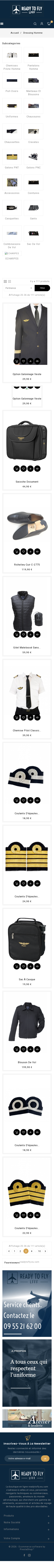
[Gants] (33, 208)
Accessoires (12, 193)
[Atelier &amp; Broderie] (27, 1418)
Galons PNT (12, 167)
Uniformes (12, 116)
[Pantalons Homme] (33, 55)
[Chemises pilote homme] (12, 55)
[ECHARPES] (12, 253)
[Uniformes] (12, 106)
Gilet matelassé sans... (27, 647)
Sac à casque (27, 979)
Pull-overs (12, 91)
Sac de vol (33, 244)
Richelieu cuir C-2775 (27, 564)
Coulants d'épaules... (27, 813)
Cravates (33, 142)
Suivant (45, 1251)
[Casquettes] (12, 208)
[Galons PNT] (12, 157)
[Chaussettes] (12, 131)
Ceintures (33, 193)
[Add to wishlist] (23, 361)
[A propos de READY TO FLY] (27, 1373)
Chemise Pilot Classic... (27, 730)
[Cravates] (33, 131)
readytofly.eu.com (29, 1262)
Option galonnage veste (27, 374)
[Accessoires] (12, 182)
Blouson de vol (27, 1062)
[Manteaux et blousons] (33, 80)
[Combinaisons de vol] (12, 233)
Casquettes (12, 218)
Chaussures (33, 116)
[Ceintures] (33, 182)
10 (39, 1251)
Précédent (9, 1251)
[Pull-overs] (12, 80)
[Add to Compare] (30, 361)
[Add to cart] (17, 361)
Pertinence (19, 288)
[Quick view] (37, 361)
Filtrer (42, 288)
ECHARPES (12, 258)
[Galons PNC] (33, 157)
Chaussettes (12, 142)
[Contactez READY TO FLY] (27, 1303)
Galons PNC (34, 167)
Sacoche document (27, 481)
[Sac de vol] (33, 233)
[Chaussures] (33, 106)
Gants (33, 218)
